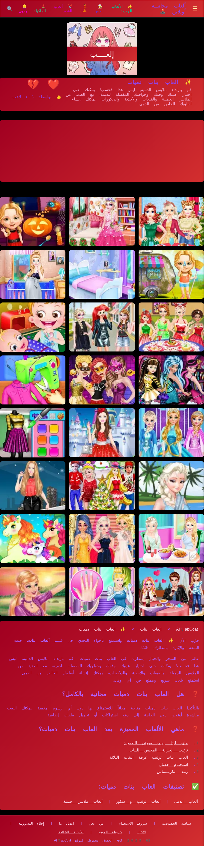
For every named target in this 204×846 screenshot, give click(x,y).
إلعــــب (102, 54)
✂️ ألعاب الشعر (63, 8)
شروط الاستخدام (133, 823)
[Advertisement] (102, 151)
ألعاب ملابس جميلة (82, 801)
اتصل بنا (66, 823)
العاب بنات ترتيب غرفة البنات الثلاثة (149, 757)
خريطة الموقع (110, 832)
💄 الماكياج (39, 8)
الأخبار (141, 832)
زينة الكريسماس (172, 771)
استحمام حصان (173, 764)
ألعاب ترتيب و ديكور (138, 801)
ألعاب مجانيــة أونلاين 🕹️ (169, 9)
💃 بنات (83, 8)
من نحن (96, 823)
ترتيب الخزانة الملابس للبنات (158, 750)
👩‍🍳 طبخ (99, 8)
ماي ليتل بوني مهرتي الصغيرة (156, 743)
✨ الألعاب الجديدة (122, 8)
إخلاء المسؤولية (31, 823)
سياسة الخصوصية (176, 823)
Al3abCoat (187, 629)
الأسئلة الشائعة (71, 832)
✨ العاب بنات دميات (102, 629)
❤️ (53, 84)
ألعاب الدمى (186, 801)
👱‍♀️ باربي (23, 8)
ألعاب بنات (150, 629)
